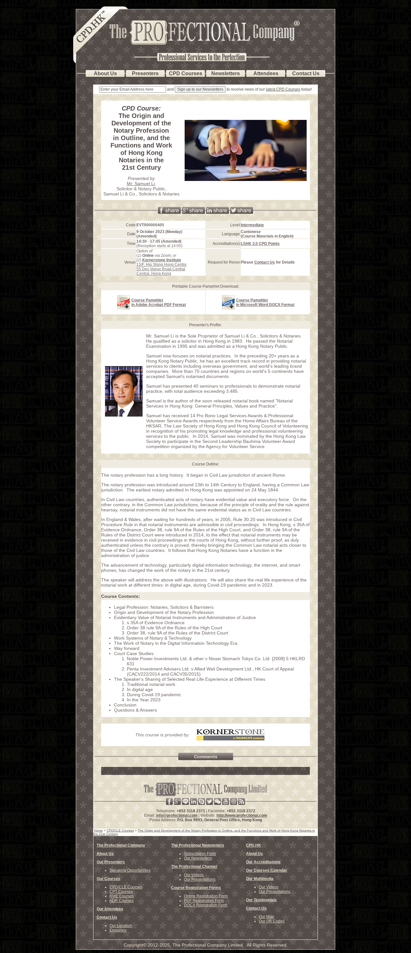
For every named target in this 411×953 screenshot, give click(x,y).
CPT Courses (121, 891)
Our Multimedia (260, 879)
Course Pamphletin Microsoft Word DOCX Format (265, 302)
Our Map (266, 916)
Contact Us (264, 262)
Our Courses (108, 879)
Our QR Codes (271, 921)
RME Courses (121, 896)
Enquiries (117, 930)
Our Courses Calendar (266, 870)
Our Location (120, 925)
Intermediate (252, 225)
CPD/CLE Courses (125, 887)
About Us (105, 853)
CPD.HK (253, 845)
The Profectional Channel (194, 866)
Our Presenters (111, 862)
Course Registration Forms (196, 888)
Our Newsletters (198, 858)
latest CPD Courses (283, 89)
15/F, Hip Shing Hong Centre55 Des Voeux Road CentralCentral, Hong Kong (161, 267)
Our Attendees (110, 909)
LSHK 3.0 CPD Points (260, 243)
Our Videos (194, 875)
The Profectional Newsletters (197, 845)
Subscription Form (200, 853)
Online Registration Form (206, 896)
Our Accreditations (263, 862)
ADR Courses (121, 900)
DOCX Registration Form (205, 905)
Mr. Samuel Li (141, 183)
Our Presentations (199, 879)
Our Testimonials (261, 900)
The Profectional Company (121, 845)
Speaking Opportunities (130, 870)
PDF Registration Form (204, 900)
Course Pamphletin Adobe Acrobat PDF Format (158, 302)
